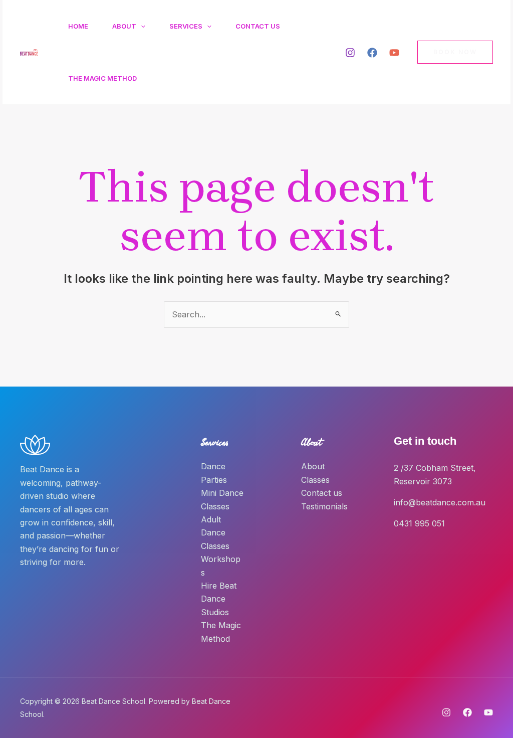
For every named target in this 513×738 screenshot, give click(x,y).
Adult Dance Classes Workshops (220, 546)
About (124, 26)
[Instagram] (350, 53)
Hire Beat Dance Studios (218, 599)
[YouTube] (394, 53)
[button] (140, 26)
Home (78, 26)
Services (185, 26)
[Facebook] (372, 53)
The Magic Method (102, 78)
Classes (315, 480)
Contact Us (257, 26)
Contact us (321, 493)
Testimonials (324, 506)
